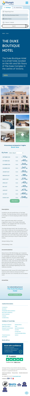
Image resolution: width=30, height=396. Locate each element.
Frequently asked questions (8, 310)
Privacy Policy (15, 372)
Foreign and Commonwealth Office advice (20, 333)
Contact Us (4, 307)
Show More (15, 201)
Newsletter (4, 336)
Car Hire (17, 329)
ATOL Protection (6, 314)
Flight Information (6, 326)
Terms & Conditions (6, 372)
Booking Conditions (6, 324)
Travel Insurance (6, 335)
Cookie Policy (5, 317)
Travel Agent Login (17, 376)
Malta (3, 33)
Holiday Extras (18, 324)
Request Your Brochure (7, 328)
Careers (4, 316)
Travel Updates (5, 329)
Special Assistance (19, 328)
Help (16, 326)
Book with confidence (7, 312)
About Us (4, 309)
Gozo (7, 33)
